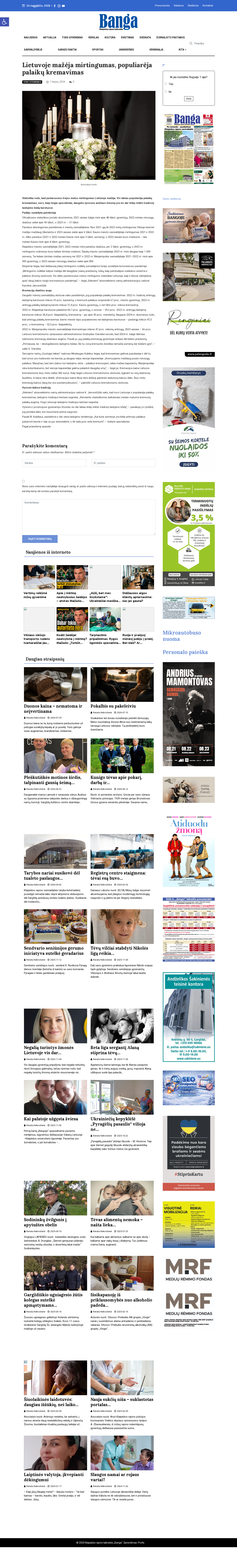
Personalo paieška (185, 652)
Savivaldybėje (33, 49)
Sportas (97, 49)
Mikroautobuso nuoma (182, 635)
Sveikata (145, 37)
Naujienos (30, 37)
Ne (170, 91)
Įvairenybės (126, 49)
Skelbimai (193, 5)
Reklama (179, 5)
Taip (171, 84)
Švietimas (127, 37)
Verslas (93, 37)
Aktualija (49, 37)
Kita (181, 49)
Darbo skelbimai (172, 198)
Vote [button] (188, 98)
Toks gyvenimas (72, 37)
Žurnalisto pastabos (170, 37)
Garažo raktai (67, 49)
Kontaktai (208, 5)
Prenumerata (162, 5)
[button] (4, 21)
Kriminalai (156, 49)
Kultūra (110, 37)
